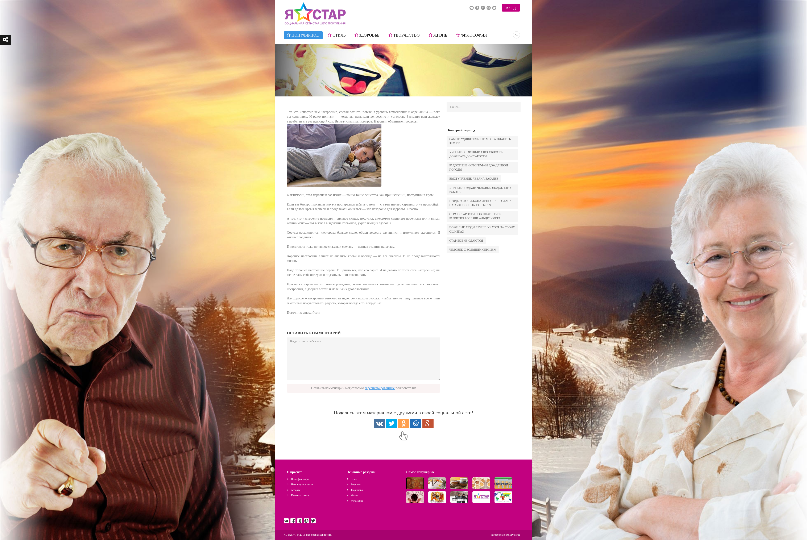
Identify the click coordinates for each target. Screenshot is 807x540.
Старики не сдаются (466, 240)
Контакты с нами (300, 495)
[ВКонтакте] (379, 423)
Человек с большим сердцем (472, 249)
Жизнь (440, 35)
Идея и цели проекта (302, 484)
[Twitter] (391, 423)
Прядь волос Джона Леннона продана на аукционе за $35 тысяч (480, 203)
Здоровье (369, 35)
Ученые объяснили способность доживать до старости (475, 154)
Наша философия (300, 479)
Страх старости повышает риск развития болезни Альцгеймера (475, 216)
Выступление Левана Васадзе (473, 178)
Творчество (406, 35)
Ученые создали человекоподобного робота (480, 190)
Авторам (296, 490)
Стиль (339, 35)
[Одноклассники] (403, 423)
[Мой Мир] (415, 423)
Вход (511, 8)
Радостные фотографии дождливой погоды (478, 167)
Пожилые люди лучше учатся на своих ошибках (482, 229)
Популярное (305, 35)
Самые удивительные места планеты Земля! (480, 141)
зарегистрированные (380, 388)
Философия (474, 35)
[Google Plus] (428, 423)
